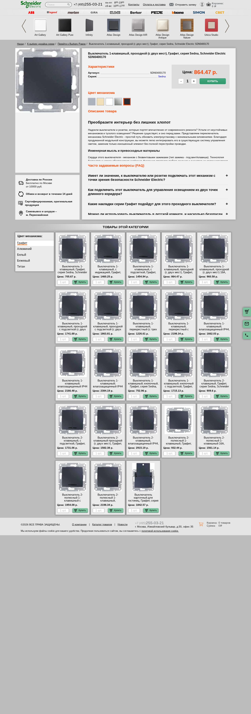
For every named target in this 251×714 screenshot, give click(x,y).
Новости (123, 524)
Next (227, 26)
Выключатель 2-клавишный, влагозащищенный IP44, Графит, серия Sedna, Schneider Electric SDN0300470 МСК (143, 445)
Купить (212, 81)
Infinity (89, 35)
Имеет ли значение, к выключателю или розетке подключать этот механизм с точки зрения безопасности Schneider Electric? (151, 178)
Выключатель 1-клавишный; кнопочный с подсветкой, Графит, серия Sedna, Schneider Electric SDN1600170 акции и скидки (178, 388)
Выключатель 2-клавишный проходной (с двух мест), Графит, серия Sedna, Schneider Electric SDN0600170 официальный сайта (108, 445)
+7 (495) (88, 4)
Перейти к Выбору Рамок (72, 44)
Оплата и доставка (154, 4)
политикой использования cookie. (160, 531)
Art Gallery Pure (64, 35)
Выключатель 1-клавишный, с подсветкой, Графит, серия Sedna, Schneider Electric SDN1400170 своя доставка (143, 274)
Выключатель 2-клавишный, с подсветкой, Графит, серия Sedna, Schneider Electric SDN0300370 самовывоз (72, 445)
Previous (24, 26)
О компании (79, 524)
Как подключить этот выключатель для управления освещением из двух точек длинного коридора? (153, 192)
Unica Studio (211, 35)
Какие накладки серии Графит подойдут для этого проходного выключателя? (152, 204)
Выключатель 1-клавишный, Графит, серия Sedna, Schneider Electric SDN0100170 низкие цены (72, 272)
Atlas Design (113, 35)
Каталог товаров (102, 524)
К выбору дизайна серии (40, 44)
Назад (20, 44)
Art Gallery (40, 35)
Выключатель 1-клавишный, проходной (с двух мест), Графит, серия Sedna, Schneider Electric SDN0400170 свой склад (178, 274)
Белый (21, 254)
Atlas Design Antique (162, 36)
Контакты (133, 4)
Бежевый (23, 260)
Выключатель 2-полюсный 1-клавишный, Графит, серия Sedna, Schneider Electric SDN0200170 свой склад (178, 445)
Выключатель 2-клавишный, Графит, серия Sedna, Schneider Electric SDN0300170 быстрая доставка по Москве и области (214, 388)
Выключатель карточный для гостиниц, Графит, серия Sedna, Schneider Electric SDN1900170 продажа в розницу (143, 502)
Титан (21, 266)
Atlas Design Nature (187, 36)
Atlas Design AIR (138, 35)
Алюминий (24, 248)
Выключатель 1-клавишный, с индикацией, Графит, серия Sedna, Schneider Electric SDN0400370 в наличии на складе (108, 274)
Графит (22, 243)
